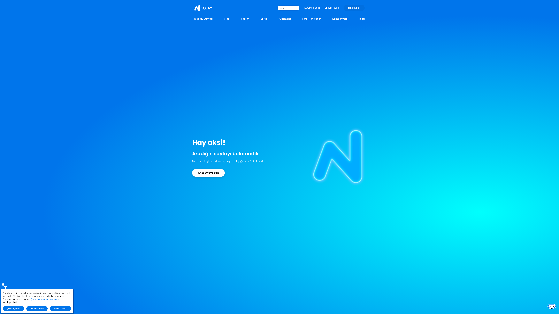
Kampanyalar (340, 18)
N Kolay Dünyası (203, 18)
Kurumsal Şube (312, 7)
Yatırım (245, 18)
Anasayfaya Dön (208, 173)
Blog (362, 18)
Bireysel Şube (332, 7)
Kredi (227, 18)
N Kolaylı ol (354, 7)
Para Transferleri (311, 18)
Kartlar (264, 18)
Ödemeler (285, 18)
